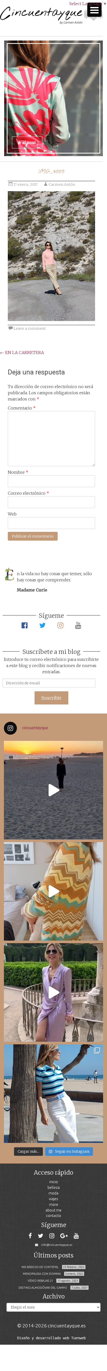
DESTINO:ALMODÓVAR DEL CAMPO (42, 1287)
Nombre (18, 472)
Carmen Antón (62, 184)
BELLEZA (54, 1187)
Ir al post (27, 142)
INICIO (53, 1182)
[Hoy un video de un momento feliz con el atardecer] (53, 790)
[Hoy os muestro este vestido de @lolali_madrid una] (53, 992)
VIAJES (53, 1199)
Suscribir (51, 698)
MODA (53, 1193)
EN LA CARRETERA (22, 352)
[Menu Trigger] (94, 10)
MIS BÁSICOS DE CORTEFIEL (40, 1267)
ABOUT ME (53, 1210)
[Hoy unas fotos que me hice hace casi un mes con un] (53, 1093)
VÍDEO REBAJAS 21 (40, 1280)
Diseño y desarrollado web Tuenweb (51, 1338)
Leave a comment (30, 328)
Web (12, 514)
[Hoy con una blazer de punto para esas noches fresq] (53, 891)
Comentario (22, 408)
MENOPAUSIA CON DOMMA (42, 1273)
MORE (53, 1204)
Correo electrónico (28, 493)
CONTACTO (53, 1215)
